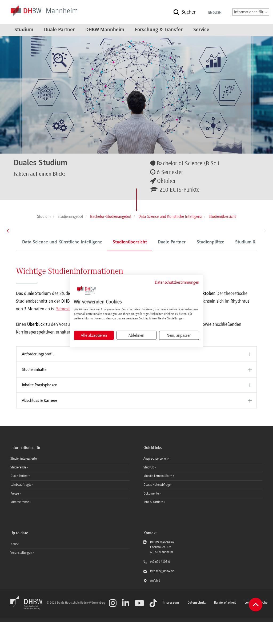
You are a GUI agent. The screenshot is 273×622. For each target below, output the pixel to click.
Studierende (18, 467)
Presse (15, 493)
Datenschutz (196, 602)
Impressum (171, 602)
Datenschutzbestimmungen (177, 282)
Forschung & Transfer (159, 30)
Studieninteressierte (24, 458)
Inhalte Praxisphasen (39, 385)
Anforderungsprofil (38, 354)
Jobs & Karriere (153, 502)
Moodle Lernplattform (158, 476)
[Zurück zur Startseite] (28, 608)
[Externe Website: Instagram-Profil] (113, 603)
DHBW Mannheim (104, 30)
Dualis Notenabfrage (157, 485)
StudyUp (149, 467)
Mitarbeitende (20, 502)
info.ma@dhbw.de (162, 571)
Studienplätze (210, 242)
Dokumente (151, 493)
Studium (23, 30)
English (215, 13)
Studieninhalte (34, 369)
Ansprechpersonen (155, 458)
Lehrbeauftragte (21, 485)
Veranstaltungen (21, 553)
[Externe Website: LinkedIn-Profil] (125, 603)
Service (201, 30)
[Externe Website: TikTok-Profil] (153, 603)
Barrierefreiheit (225, 602)
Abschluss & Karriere (39, 400)
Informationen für (249, 12)
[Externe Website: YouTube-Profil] (139, 603)
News (14, 544)
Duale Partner (59, 30)
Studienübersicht (130, 242)
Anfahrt (155, 581)
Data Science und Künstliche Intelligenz (62, 242)
